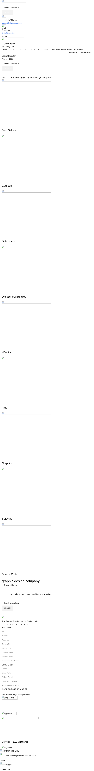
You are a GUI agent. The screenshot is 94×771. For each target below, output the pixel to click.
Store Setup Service (9, 681)
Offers (4, 669)
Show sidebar (10, 585)
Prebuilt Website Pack (10, 685)
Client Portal (6, 673)
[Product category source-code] (47, 374)
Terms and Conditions (10, 661)
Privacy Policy (7, 657)
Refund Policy (7, 648)
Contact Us (6, 644)
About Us (5, 640)
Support (5, 636)
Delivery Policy (7, 652)
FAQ (3, 631)
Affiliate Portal (7, 677)
